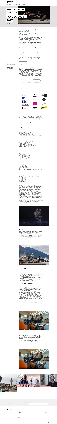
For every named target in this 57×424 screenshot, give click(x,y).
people (10, 4)
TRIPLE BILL (23, 342)
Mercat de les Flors (36, 70)
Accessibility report (47, 422)
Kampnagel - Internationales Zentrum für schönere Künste (33, 68)
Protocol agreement (22, 181)
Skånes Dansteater (37, 66)
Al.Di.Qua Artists (39, 336)
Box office (30, 411)
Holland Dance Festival (25, 67)
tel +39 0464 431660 (20, 412)
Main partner (8, 422)
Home (7, 4)
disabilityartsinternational (23, 61)
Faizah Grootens (37, 196)
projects (14, 4)
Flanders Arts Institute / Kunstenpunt (24, 87)
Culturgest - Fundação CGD (23, 71)
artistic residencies (33, 235)
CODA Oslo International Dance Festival (28, 69)
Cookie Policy (47, 411)
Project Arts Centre (27, 70)
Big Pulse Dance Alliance (36, 79)
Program (30, 410)
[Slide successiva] (9, 23)
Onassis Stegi (35, 67)
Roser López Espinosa (26, 197)
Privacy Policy (47, 410)
